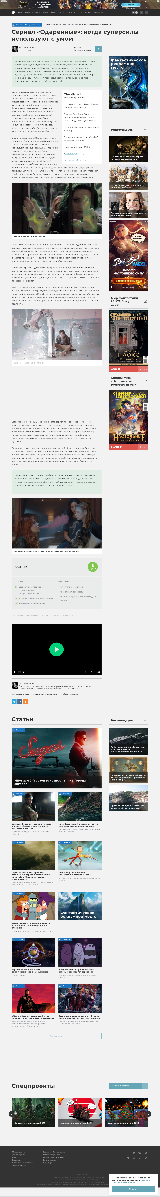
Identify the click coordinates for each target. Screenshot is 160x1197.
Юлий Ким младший (26, 47)
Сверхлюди (71, 154)
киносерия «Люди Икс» (76, 160)
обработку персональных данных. (132, 1181)
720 (98, 664)
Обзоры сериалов (32, 25)
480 (98, 667)
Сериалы (19, 25)
